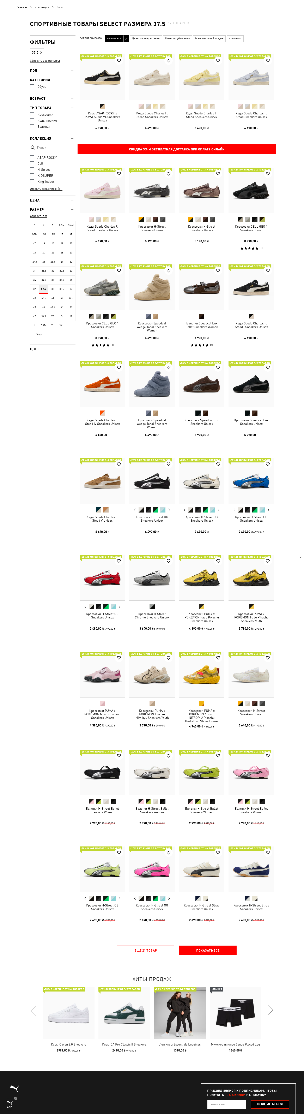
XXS (44, 316)
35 (52, 279)
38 (52, 289)
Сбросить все (38, 215)
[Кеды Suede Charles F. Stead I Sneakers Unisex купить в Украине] (251, 287)
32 (52, 270)
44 (43, 307)
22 (71, 243)
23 (34, 252)
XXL (62, 325)
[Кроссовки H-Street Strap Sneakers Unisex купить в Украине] (201, 869)
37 (34, 289)
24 (43, 252)
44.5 (52, 307)
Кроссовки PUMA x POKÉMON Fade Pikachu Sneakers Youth (251, 617)
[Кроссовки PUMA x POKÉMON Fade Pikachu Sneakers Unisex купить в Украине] (201, 577)
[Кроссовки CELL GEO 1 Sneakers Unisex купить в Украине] (251, 190)
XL (52, 325)
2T (61, 234)
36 (71, 279)
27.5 (34, 261)
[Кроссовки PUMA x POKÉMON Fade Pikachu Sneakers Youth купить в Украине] (251, 577)
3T (70, 234)
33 (71, 270)
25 (52, 252)
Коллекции (42, 7)
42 (62, 298)
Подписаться (270, 1104)
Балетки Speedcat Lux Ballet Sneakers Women (202, 325)
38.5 (62, 289)
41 (52, 298)
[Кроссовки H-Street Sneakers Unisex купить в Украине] (152, 190)
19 (43, 243)
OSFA (44, 325)
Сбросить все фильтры (45, 60)
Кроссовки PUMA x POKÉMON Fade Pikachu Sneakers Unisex (202, 617)
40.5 (44, 298)
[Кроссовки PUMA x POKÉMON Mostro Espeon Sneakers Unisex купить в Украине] (102, 674)
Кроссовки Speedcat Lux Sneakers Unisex (202, 421)
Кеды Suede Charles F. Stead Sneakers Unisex (152, 115)
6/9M (34, 234)
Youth (39, 334)
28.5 (52, 261)
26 (62, 252)
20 (52, 243)
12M (43, 234)
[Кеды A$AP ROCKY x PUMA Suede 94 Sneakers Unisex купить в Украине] (102, 77)
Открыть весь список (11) (46, 188)
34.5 (44, 279)
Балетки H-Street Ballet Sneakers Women (102, 810)
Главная (22, 7)
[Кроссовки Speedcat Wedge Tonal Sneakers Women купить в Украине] (152, 287)
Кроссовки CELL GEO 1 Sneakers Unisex (251, 228)
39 (71, 289)
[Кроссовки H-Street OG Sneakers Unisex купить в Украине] (152, 481)
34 (34, 279)
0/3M (62, 225)
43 (34, 307)
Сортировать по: (91, 38)
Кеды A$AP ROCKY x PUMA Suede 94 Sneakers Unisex (102, 117)
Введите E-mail (218, 1104)
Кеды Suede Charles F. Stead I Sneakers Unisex (251, 325)
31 (34, 270)
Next (169, 510)
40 (34, 298)
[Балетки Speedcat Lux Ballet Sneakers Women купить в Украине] (201, 287)
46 (71, 307)
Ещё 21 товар (145, 950)
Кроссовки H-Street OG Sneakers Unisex (152, 518)
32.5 (62, 270)
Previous (135, 510)
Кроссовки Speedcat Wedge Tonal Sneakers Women (152, 327)
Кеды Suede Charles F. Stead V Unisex (102, 518)
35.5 (62, 279)
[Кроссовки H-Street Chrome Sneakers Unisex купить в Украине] (152, 577)
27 (71, 252)
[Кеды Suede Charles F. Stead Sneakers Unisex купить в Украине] (152, 77)
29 (62, 261)
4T (34, 243)
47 (34, 316)
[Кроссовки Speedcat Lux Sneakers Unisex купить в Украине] (201, 384)
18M (52, 234)
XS (52, 316)
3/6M (71, 225)
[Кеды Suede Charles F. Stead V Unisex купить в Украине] (102, 481)
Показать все (207, 950)
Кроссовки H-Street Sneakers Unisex (152, 228)
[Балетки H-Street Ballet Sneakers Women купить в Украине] (102, 772)
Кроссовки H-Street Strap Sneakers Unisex (201, 907)
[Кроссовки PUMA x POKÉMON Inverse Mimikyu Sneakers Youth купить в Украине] (152, 674)
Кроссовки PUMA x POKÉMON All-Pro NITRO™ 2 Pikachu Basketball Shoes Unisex (201, 716)
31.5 (44, 270)
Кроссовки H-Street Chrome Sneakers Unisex (152, 615)
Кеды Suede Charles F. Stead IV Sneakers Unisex (102, 421)
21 (62, 243)
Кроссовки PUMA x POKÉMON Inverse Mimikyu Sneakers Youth (152, 714)
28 (43, 261)
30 (71, 261)
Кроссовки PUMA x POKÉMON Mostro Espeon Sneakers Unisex (102, 714)
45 (62, 307)
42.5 (71, 298)
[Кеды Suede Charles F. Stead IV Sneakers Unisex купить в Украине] (102, 384)
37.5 (43, 289)
